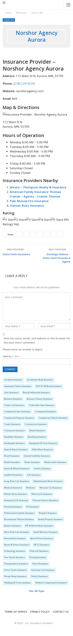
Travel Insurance (40, 563)
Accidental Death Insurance (40, 380)
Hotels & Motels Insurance (17, 468)
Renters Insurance (12, 525)
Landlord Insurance (13, 475)
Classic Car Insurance (14, 405)
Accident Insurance (13, 380)
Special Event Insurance (41, 538)
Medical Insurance (13, 487)
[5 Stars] (57, 219)
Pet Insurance (32, 506)
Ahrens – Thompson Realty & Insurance (38, 187)
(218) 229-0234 (24, 83)
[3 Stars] (32, 219)
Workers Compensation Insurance (51, 582)
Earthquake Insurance (14, 443)
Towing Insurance (37, 557)
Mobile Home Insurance (15, 494)
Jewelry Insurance (42, 468)
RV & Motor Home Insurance (39, 525)
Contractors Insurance (14, 430)
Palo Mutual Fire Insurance (29, 201)
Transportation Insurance (16, 563)
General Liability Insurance (37, 456)
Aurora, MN (9, 20)
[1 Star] (8, 219)
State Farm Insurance (16, 254)
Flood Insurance (11, 456)
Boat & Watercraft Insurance (36, 392)
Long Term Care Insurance (16, 481)
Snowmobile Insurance (15, 538)
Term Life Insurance (39, 551)
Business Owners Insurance (39, 399)
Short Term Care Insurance (16, 532)
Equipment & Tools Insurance (43, 443)
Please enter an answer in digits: (23, 349)
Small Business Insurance (45, 532)
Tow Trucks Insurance (14, 557)
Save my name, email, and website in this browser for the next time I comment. (37, 340)
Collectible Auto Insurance (42, 405)
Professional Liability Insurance (19, 513)
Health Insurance (12, 462)
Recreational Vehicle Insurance (19, 519)
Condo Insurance (12, 424)
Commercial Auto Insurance (17, 411)
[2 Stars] (20, 219)
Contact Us (61, 611)
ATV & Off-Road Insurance (49, 386)
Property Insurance (48, 513)
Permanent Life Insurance (16, 500)
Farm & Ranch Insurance (16, 449)
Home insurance (32, 462)
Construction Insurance (36, 424)
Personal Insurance (13, 506)
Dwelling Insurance (37, 437)
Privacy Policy (40, 611)
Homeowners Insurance (55, 462)
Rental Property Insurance (50, 519)
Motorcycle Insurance (41, 494)
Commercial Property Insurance (19, 418)
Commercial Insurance (45, 411)
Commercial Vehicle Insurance (53, 418)
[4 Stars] (44, 219)
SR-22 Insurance (41, 544)
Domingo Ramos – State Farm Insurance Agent (56, 257)
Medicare (30, 487)
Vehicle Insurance (39, 576)
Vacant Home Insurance (15, 576)
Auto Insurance (11, 392)
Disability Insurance (13, 437)
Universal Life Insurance (43, 570)
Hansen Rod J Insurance (27, 205)
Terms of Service (15, 611)
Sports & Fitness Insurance (16, 544)
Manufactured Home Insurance (48, 481)
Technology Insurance (14, 551)
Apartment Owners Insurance (18, 386)
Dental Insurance (37, 430)
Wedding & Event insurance (17, 582)
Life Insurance (34, 475)
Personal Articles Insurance (45, 500)
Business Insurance (13, 399)
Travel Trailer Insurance (15, 570)
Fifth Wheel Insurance (42, 449)
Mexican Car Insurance (51, 487)
